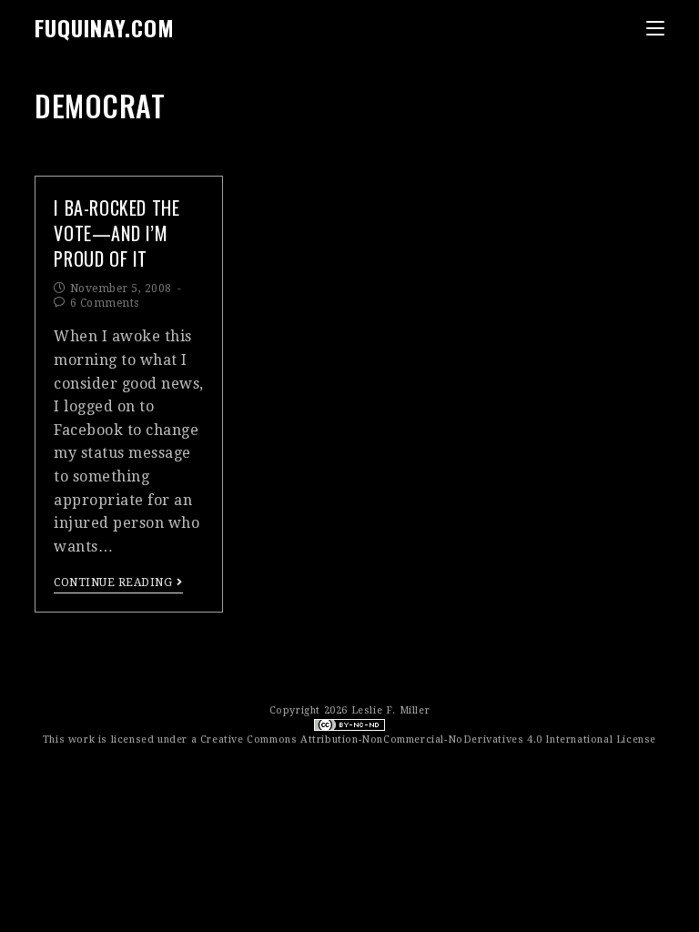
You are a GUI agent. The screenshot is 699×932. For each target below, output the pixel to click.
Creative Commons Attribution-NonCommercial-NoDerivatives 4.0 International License (428, 739)
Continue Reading (113, 582)
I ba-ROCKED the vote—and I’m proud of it (116, 233)
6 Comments (104, 303)
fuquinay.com (105, 27)
